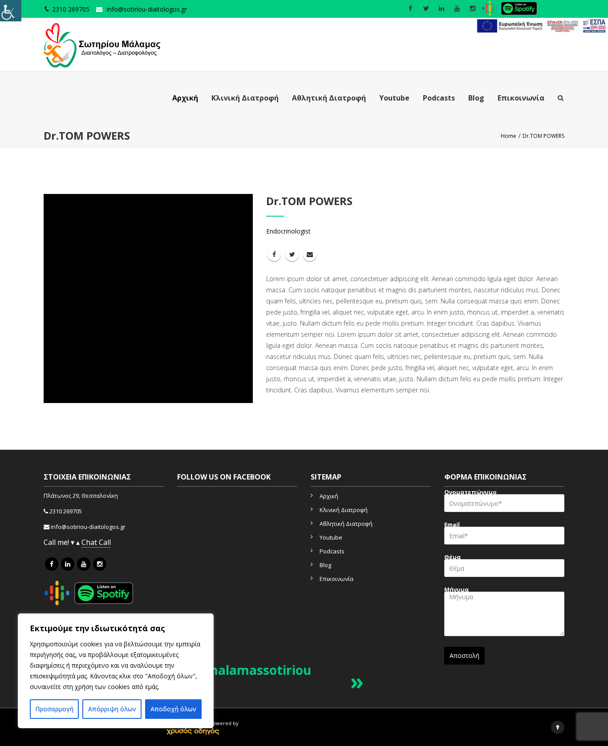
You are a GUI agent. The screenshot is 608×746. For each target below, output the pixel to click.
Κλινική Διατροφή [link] (245, 98)
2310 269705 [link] (65, 511)
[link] (10, 10)
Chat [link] (90, 542)
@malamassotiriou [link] (253, 669)
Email (452, 525)
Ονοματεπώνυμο (470, 493)
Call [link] (105, 542)
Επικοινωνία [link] (521, 98)
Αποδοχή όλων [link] (173, 709)
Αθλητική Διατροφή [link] (329, 98)
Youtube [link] (394, 98)
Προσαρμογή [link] (54, 709)
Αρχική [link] (185, 98)
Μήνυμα (456, 590)
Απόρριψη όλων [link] (112, 709)
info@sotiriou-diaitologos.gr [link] (147, 9)
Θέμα (452, 558)
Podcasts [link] (439, 98)
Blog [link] (476, 98)
